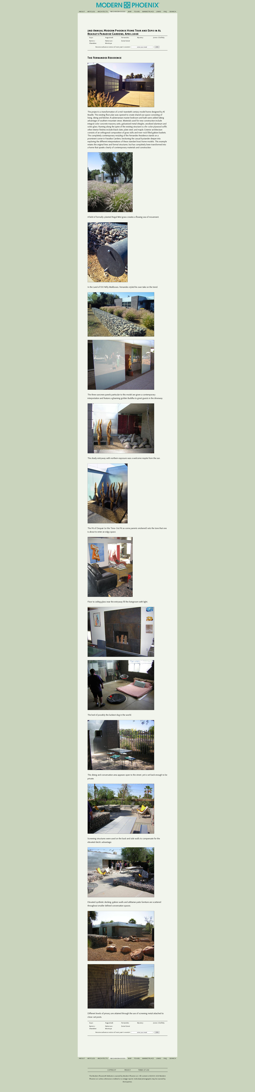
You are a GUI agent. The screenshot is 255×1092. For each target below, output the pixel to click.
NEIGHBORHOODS (118, 11)
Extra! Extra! (125, 41)
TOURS (137, 11)
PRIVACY (127, 1070)
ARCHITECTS (103, 11)
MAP (129, 11)
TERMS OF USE (143, 1070)
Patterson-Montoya (109, 42)
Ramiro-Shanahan (92, 42)
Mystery (140, 37)
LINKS (158, 11)
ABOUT (82, 11)
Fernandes (125, 37)
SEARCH (172, 11)
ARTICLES (91, 11)
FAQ (165, 11)
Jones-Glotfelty (159, 37)
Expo (91, 37)
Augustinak (109, 37)
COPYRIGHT (111, 1070)
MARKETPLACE (148, 11)
